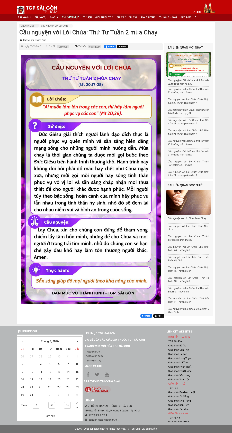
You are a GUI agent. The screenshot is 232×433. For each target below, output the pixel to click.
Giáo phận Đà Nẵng (178, 396)
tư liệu (87, 17)
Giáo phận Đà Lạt (177, 354)
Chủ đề (52, 46)
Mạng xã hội (93, 366)
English (197, 12)
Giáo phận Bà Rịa (177, 345)
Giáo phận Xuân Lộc (179, 379)
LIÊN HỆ (89, 400)
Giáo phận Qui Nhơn (178, 409)
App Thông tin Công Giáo (102, 381)
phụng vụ (40, 17)
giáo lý (54, 17)
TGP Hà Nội (174, 417)
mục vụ (133, 17)
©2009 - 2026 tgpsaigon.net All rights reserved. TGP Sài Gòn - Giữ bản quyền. (116, 428)
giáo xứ (121, 17)
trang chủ (24, 17)
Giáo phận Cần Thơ (178, 349)
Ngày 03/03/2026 (32, 46)
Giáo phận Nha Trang (179, 400)
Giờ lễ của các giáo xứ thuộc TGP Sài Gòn (115, 339)
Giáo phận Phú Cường (180, 371)
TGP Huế (173, 388)
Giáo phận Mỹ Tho (178, 362)
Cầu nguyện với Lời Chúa (54, 25)
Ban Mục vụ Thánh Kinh (34, 40)
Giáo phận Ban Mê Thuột (181, 392)
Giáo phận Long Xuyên (180, 358)
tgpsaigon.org (93, 360)
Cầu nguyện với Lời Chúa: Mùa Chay (187, 218)
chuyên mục (70, 17)
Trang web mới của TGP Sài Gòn (107, 346)
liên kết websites (179, 331)
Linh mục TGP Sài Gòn (100, 333)
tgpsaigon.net (94, 351)
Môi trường (148, 17)
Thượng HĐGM (168, 17)
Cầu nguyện (94, 47)
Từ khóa (82, 46)
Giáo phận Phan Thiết (180, 366)
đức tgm (185, 17)
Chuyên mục (27, 25)
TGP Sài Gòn (175, 341)
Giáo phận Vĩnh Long (179, 375)
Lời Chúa (63, 47)
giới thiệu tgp (104, 17)
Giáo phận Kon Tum (178, 405)
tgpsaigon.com (94, 356)
